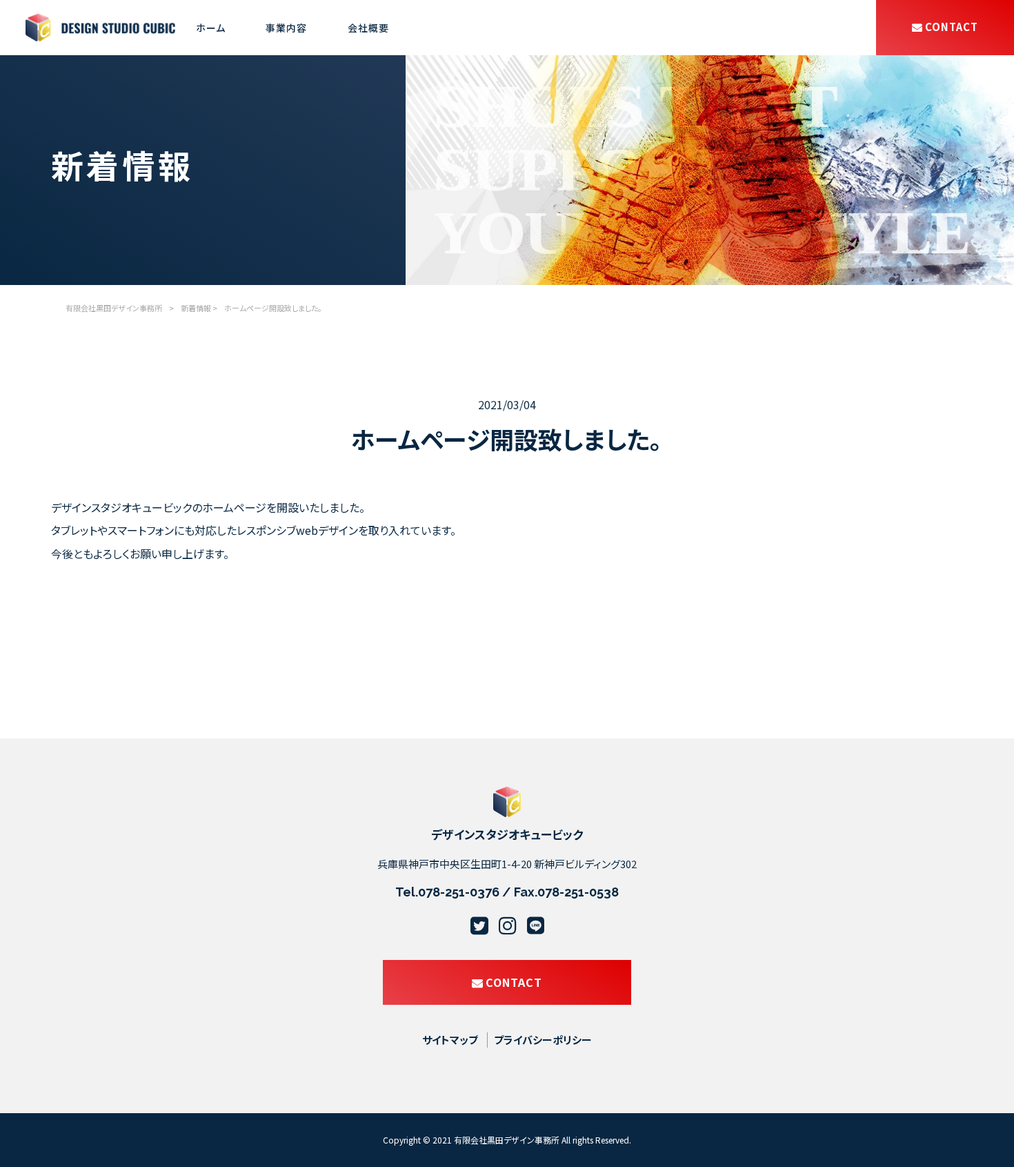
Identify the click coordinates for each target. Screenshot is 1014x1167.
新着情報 (196, 307)
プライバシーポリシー (543, 1039)
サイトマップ (450, 1039)
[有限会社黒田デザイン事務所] (100, 33)
